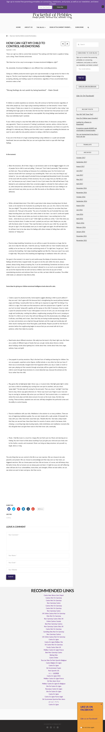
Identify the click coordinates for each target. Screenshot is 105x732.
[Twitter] (51, 727)
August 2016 (80, 205)
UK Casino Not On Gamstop (54, 645)
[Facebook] (47, 727)
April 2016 (79, 219)
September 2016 (81, 201)
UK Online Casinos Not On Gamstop (53, 613)
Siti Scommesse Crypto (53, 668)
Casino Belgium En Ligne (53, 663)
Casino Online (53, 658)
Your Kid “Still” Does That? (84, 114)
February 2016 (81, 227)
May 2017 (79, 179)
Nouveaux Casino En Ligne (53, 689)
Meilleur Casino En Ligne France (54, 650)
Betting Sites (54, 655)
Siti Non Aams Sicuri (53, 681)
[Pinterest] (57, 727)
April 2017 (79, 184)
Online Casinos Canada (53, 621)
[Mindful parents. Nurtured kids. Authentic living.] (52, 16)
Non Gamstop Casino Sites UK (53, 619)
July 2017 (79, 171)
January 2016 (80, 232)
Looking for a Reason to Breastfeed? (83, 123)
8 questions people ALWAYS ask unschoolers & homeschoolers (86, 129)
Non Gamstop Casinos (54, 634)
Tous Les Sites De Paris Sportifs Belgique (53, 660)
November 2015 (81, 240)
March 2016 (80, 223)
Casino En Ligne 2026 (53, 676)
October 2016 (80, 197)
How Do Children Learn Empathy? (87, 118)
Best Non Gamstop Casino (53, 652)
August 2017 (80, 166)
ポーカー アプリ (54, 702)
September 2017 (81, 162)
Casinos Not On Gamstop (54, 598)
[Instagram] (54, 727)
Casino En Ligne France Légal (54, 697)
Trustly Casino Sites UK (53, 647)
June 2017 (79, 175)
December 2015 (81, 236)
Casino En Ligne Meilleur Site (54, 642)
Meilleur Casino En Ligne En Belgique (53, 684)
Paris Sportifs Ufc (53, 671)
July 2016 (79, 210)
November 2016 (81, 192)
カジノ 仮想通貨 (54, 673)
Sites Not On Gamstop (54, 616)
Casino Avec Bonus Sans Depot (54, 595)
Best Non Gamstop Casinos (53, 624)
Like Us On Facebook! (87, 86)
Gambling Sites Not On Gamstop (53, 632)
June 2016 (79, 214)
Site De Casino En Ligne (53, 686)
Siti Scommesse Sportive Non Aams (53, 699)
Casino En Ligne (54, 639)
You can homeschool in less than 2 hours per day (87, 135)
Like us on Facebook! (88, 719)
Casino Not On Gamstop (54, 600)
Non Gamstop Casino (53, 603)
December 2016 (81, 188)
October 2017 (80, 158)
